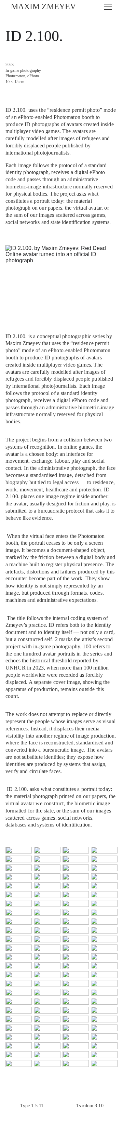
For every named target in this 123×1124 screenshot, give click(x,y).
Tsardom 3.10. (90, 1105)
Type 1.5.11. (32, 1105)
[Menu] (108, 7)
